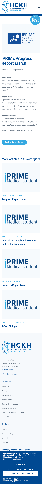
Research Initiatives (10, 404)
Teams (4, 391)
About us (5, 387)
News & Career (8, 417)
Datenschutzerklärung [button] (12, 459)
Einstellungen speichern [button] (20, 469)
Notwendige (9, 481)
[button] (39, 7)
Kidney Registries (9, 408)
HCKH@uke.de (7, 369)
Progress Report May (13, 285)
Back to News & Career (14, 142)
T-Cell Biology (9, 326)
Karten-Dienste (22, 481)
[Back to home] (14, 7)
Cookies (5, 442)
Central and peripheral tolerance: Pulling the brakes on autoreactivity (20, 244)
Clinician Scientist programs (13, 412)
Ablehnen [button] (20, 465)
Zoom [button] (21, 38)
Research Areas (8, 395)
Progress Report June (14, 199)
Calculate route (11, 374)
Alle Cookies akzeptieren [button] (20, 474)
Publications (7, 399)
